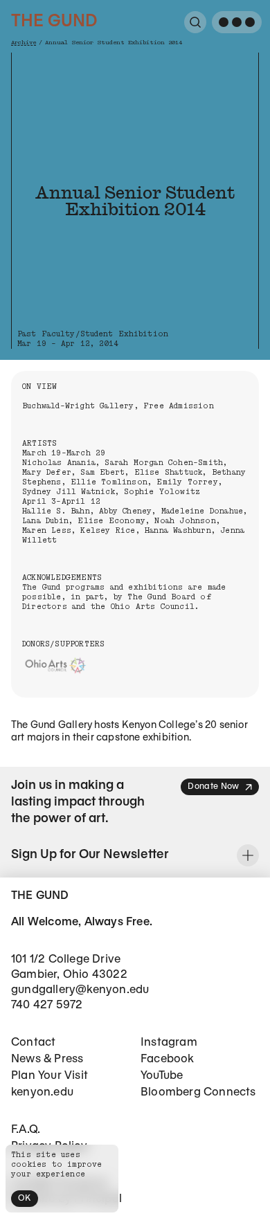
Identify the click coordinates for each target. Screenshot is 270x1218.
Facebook (168, 1059)
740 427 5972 (46, 1005)
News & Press (47, 1059)
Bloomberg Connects (198, 1092)
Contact (33, 1042)
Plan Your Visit (49, 1076)
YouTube (162, 1076)
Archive (23, 42)
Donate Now (213, 786)
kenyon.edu (42, 1092)
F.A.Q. (25, 1130)
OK (24, 1198)
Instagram (169, 1042)
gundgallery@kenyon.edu (80, 990)
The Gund (54, 22)
